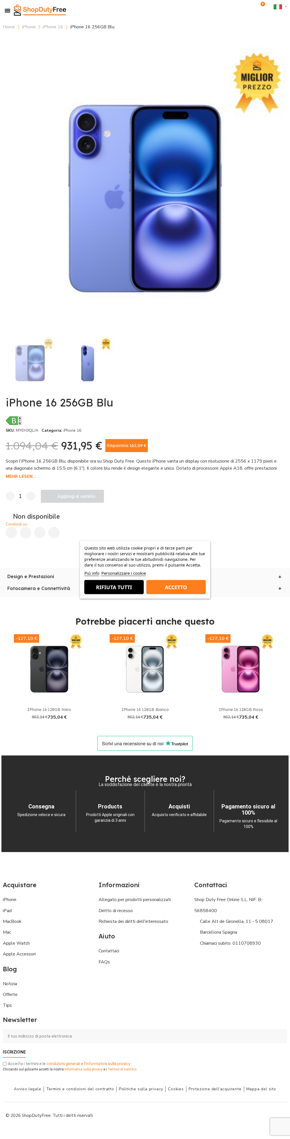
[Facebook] (11, 532)
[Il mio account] (269, 6)
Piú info (91, 573)
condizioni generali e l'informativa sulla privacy (88, 1063)
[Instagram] (240, 1115)
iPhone (29, 27)
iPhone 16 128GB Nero (49, 709)
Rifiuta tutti (114, 587)
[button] (252, 7)
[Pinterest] (39, 532)
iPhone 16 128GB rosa (241, 709)
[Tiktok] (278, 1115)
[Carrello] (261, 6)
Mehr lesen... (21, 476)
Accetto (176, 587)
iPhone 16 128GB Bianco (145, 709)
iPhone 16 (53, 27)
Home (9, 27)
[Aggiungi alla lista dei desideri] (283, 42)
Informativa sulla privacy (84, 1069)
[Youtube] (253, 1115)
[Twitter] (266, 1115)
